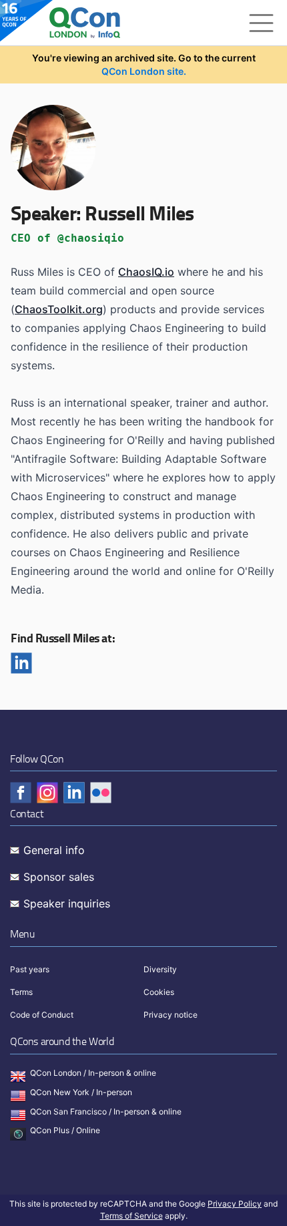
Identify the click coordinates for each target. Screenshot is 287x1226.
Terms (21, 992)
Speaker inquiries (66, 903)
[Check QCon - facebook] (20, 792)
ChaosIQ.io (146, 271)
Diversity (160, 969)
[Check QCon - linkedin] (74, 792)
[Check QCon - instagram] (47, 792)
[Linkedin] (21, 663)
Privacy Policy (235, 1204)
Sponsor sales (58, 876)
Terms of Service (131, 1216)
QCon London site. (143, 71)
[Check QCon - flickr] (100, 792)
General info (54, 850)
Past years (29, 969)
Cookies (159, 992)
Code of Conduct (41, 1015)
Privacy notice (171, 1015)
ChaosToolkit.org (59, 309)
